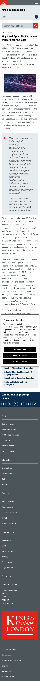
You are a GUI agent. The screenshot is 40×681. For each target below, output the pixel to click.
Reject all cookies (20, 355)
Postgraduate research (19, 435)
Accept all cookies (20, 361)
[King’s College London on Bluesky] (34, 404)
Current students (17, 474)
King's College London (13, 10)
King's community (17, 568)
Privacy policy (15, 655)
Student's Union (16, 551)
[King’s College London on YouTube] (28, 404)
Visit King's (14, 557)
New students (15, 468)
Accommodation (16, 507)
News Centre (15, 541)
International (15, 441)
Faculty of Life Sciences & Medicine (18, 368)
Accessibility (14, 671)
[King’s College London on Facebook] (3, 404)
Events (13, 546)
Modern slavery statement (18, 660)
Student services (17, 502)
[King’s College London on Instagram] (16, 404)
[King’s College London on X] (10, 404)
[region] (20, 340)
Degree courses (16, 424)
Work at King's (16, 562)
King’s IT (13, 518)
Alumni (13, 485)
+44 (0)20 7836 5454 (9, 585)
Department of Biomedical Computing (19, 378)
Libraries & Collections (19, 513)
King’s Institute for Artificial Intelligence (15, 383)
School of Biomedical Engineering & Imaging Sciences (18, 373)
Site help (13, 666)
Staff (12, 479)
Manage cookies (15, 677)
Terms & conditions (17, 650)
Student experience (18, 451)
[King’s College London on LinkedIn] (22, 404)
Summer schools (17, 446)
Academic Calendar (18, 524)
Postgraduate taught (18, 430)
